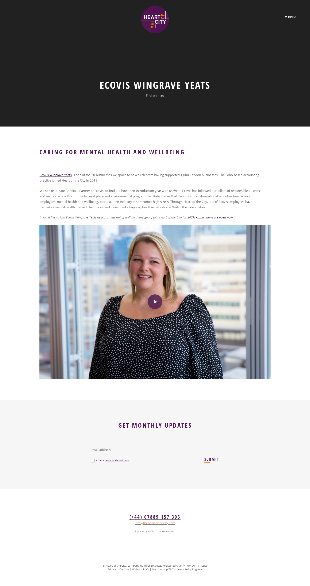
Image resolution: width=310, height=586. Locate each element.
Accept (112, 460)
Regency (197, 569)
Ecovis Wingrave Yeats (56, 175)
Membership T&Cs (163, 569)
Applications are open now (214, 217)
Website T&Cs (140, 569)
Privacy (112, 569)
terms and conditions (117, 460)
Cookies (124, 569)
